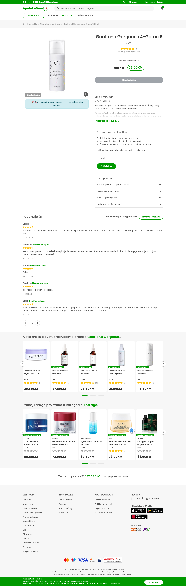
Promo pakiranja (30, 517)
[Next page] (163, 364)
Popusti (66, 15)
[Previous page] (22, 364)
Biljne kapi (27, 534)
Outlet (26, 538)
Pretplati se (106, 166)
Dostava (63, 504)
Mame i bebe (29, 521)
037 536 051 (93, 476)
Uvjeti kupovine (102, 508)
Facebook (138, 498)
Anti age (90, 405)
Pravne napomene (104, 512)
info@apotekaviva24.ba (116, 476)
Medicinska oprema (32, 512)
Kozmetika (28, 504)
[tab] (85, 395)
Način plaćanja (66, 508)
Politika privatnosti (103, 504)
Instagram (154, 498)
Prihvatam (153, 582)
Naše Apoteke (136, 2)
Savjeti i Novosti (84, 15)
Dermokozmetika (31, 542)
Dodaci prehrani (30, 508)
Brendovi (53, 15)
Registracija (150, 2)
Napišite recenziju (151, 216)
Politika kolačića (102, 499)
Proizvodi (33, 15)
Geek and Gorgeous (103, 337)
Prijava (160, 2)
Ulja (24, 529)
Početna (27, 499)
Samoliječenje (29, 525)
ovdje (63, 583)
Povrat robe (64, 512)
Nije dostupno (129, 80)
